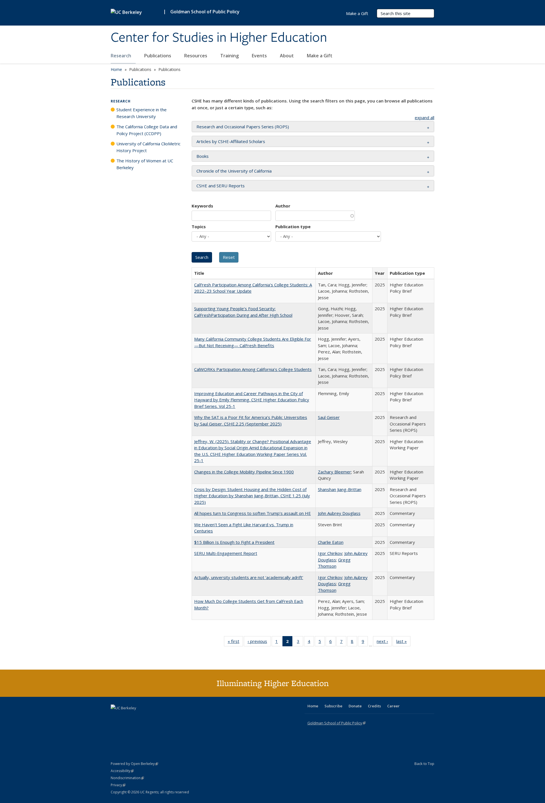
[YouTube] (138, 718)
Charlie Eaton (330, 542)
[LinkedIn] (127, 718)
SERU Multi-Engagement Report (225, 553)
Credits (374, 705)
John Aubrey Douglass (339, 513)
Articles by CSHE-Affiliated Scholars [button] (230, 141)
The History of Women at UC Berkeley (144, 164)
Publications (158, 56)
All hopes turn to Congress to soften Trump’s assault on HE (252, 513)
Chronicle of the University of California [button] (234, 171)
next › (384, 642)
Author (282, 206)
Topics (199, 226)
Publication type (293, 226)
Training (230, 56)
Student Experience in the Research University (141, 113)
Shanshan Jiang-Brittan (339, 489)
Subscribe (333, 705)
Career (393, 705)
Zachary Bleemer (334, 472)
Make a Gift (319, 56)
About (287, 56)
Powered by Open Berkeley (134, 763)
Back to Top (424, 763)
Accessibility (122, 770)
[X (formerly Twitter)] (116, 718)
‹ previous (259, 642)
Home (116, 69)
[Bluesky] (160, 718)
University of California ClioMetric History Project (148, 147)
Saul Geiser (329, 417)
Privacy (118, 785)
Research (121, 56)
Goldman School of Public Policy (205, 12)
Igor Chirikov (330, 553)
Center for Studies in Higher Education (219, 37)
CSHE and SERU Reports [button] (220, 185)
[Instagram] (149, 718)
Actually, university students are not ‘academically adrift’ (248, 577)
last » (403, 642)
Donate (355, 705)
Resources (196, 56)
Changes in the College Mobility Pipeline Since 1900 (244, 472)
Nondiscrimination (127, 777)
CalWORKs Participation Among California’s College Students (253, 369)
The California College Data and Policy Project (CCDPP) (146, 130)
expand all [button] (424, 117)
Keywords (202, 206)
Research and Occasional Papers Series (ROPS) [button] (242, 126)
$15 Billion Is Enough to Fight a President (234, 542)
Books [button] (202, 156)
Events (260, 56)
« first (235, 642)
